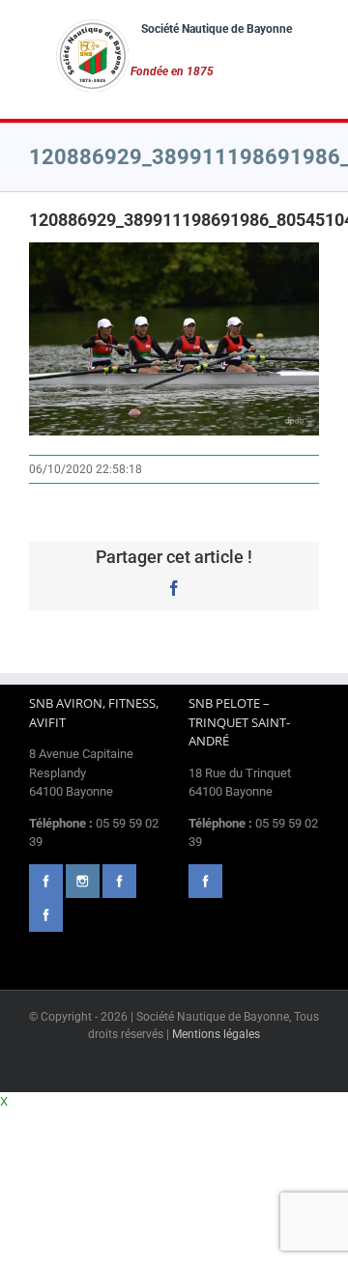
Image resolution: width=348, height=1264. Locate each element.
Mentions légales (216, 1034)
